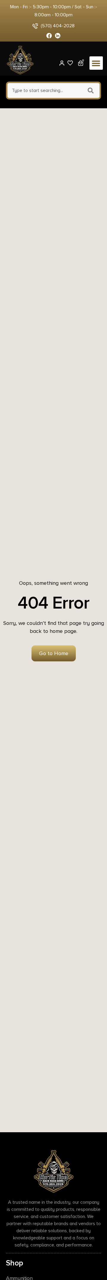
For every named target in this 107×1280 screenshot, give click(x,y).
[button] (96, 63)
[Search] (91, 90)
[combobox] (44, 90)
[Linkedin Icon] (58, 36)
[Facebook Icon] (49, 36)
